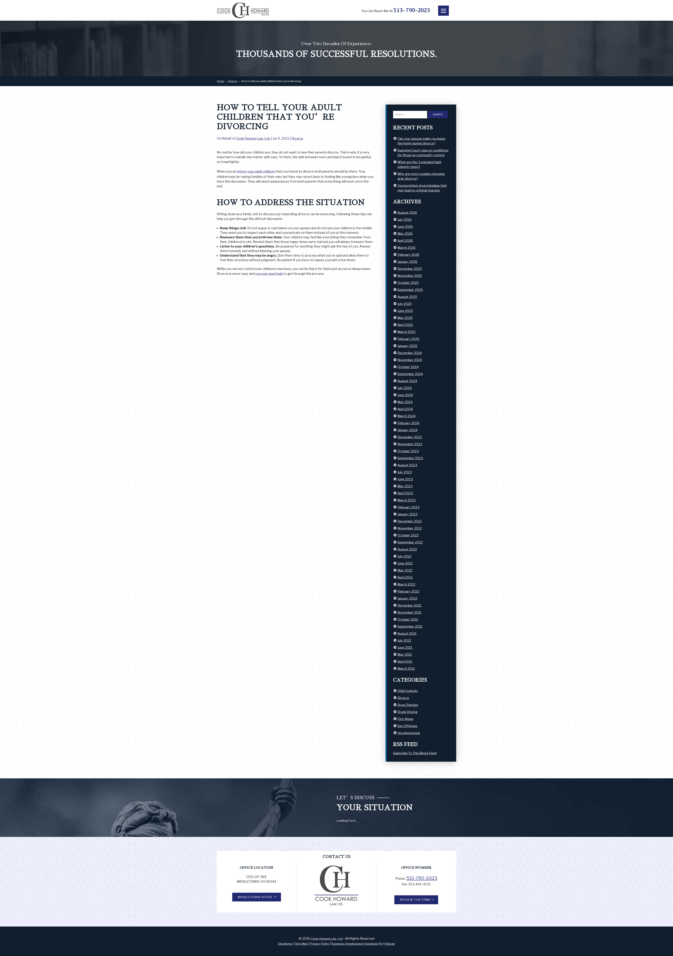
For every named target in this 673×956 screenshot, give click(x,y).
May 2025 (405, 318)
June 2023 (405, 479)
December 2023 (409, 437)
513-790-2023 (411, 10)
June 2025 (405, 311)
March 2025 (406, 332)
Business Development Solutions (355, 943)
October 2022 (408, 535)
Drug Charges (407, 705)
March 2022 (406, 584)
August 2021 (407, 633)
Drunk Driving (407, 712)
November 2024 (409, 360)
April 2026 (405, 241)
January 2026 (407, 262)
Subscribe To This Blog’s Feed (415, 753)
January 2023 (407, 514)
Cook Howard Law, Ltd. (253, 138)
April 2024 (405, 409)
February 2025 (408, 339)
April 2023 (405, 493)
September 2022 (410, 542)
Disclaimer (285, 943)
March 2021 (406, 668)
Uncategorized (408, 733)
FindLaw (389, 943)
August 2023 (407, 465)
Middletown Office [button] (255, 897)
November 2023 (409, 444)
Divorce (297, 138)
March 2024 (406, 416)
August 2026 (407, 212)
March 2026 (406, 248)
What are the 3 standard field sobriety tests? (419, 164)
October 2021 (407, 619)
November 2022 (409, 528)
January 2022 (407, 598)
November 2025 (409, 276)
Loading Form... (346, 820)
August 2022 (407, 549)
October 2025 (408, 283)
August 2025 (407, 297)
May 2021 (404, 654)
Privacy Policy (319, 943)
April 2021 (404, 661)
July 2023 (404, 472)
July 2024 (404, 388)
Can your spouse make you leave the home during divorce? (421, 141)
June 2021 (404, 647)
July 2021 (404, 640)
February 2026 (408, 255)
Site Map (301, 943)
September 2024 (410, 374)
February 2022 (408, 591)
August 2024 (407, 381)
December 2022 (409, 521)
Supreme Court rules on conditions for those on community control (422, 153)
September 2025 (410, 290)
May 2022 (404, 570)
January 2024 (407, 430)
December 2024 (409, 353)
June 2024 (405, 395)
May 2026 (405, 234)
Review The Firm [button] (415, 899)
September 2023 (410, 458)
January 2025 (407, 346)
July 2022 (404, 556)
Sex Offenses (407, 726)
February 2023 (408, 507)
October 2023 (408, 451)
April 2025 (405, 325)
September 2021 (409, 626)
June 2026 (405, 227)
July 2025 (404, 304)
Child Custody (407, 691)
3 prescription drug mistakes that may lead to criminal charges (422, 188)
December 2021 (409, 605)
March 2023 (406, 500)
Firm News (405, 719)
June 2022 (405, 563)
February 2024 (408, 423)
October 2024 (408, 367)
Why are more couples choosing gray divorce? (421, 176)
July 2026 (404, 220)
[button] (443, 11)
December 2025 (409, 269)
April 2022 (405, 577)
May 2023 (405, 486)
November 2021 (409, 612)
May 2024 (405, 402)
